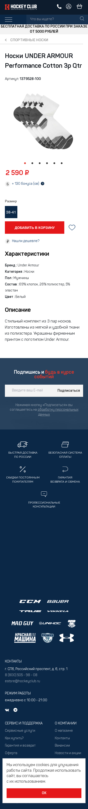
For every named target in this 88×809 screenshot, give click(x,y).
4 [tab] (46, 163)
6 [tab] (61, 163)
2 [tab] (32, 163)
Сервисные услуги (20, 731)
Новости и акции (68, 753)
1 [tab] (24, 163)
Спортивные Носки (29, 40)
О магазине (64, 731)
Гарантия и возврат (20, 746)
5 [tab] (54, 163)
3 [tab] (39, 163)
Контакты (62, 738)
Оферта (11, 753)
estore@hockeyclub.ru (22, 681)
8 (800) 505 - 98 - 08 (21, 675)
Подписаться (68, 390)
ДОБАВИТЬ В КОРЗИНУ (35, 227)
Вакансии (62, 746)
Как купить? (14, 738)
